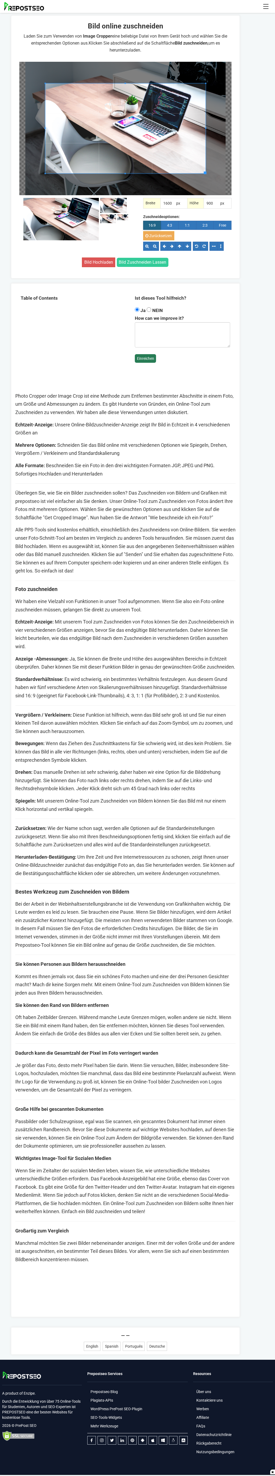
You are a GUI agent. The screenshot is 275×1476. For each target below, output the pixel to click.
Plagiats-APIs (102, 1400)
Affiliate (202, 1417)
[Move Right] (172, 246)
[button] (266, 6)
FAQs (200, 1426)
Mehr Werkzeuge (104, 1426)
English (92, 1346)
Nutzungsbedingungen (215, 1452)
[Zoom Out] (155, 246)
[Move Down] (187, 246)
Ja (143, 310)
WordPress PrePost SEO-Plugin (116, 1409)
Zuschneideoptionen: (161, 217)
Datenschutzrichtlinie (213, 1435)
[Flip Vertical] (221, 246)
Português (134, 1346)
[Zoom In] (147, 246)
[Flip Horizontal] (213, 246)
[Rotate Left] (197, 246)
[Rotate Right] (204, 246)
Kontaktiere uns (209, 1400)
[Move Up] (179, 246)
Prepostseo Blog (104, 1392)
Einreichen (145, 358)
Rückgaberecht (209, 1443)
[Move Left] (164, 246)
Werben (202, 1409)
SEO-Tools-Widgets (106, 1417)
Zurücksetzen (160, 236)
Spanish (111, 1346)
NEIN (157, 310)
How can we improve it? (159, 318)
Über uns (203, 1392)
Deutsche (157, 1346)
